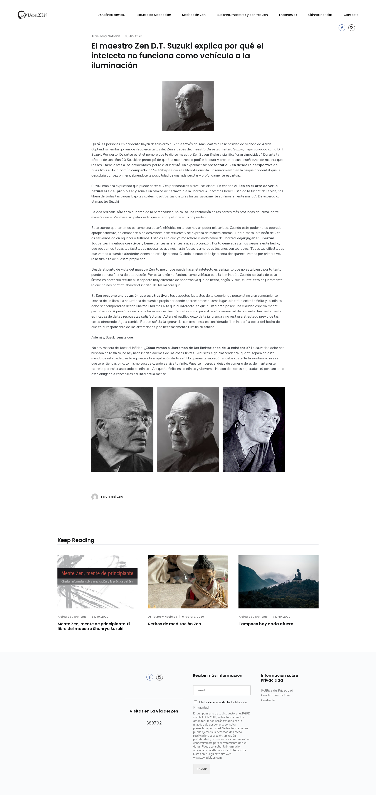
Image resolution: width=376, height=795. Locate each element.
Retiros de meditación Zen (174, 624)
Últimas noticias (320, 15)
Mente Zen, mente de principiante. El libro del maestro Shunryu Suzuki (94, 626)
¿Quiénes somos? (112, 15)
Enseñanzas (288, 15)
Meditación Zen (194, 15)
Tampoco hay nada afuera (266, 624)
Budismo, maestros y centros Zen (242, 15)
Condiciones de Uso (275, 695)
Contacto (351, 15)
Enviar (201, 769)
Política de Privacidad (277, 690)
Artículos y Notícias (72, 617)
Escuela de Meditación (154, 15)
